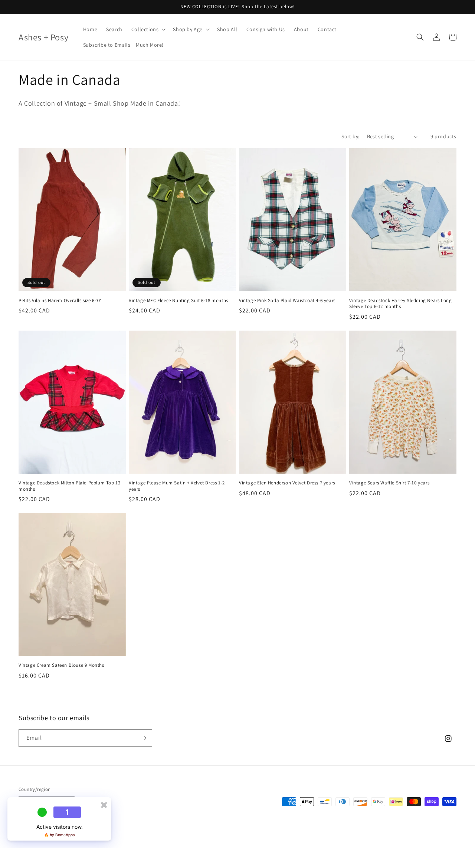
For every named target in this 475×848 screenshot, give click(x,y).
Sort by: (350, 136)
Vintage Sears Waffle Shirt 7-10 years (389, 483)
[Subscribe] (143, 738)
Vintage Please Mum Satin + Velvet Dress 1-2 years (177, 486)
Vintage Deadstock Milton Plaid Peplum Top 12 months (69, 486)
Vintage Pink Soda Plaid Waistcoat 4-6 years (287, 301)
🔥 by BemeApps (59, 834)
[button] (148, 29)
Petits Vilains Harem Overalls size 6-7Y (60, 301)
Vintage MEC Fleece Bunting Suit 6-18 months (178, 301)
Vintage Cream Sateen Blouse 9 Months (61, 665)
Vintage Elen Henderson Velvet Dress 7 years (287, 483)
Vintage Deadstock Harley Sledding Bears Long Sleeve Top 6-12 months (400, 304)
